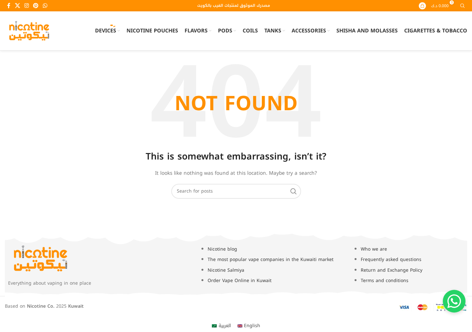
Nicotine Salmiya (226, 270)
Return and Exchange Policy (391, 270)
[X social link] (17, 6)
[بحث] (293, 191)
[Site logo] (29, 30)
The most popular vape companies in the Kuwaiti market (270, 259)
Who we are (374, 249)
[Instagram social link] (26, 6)
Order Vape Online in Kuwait (240, 280)
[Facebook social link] (9, 6)
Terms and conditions (384, 280)
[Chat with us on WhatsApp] (454, 301)
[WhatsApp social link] (45, 6)
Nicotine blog (222, 249)
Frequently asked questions (391, 259)
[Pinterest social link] (36, 6)
